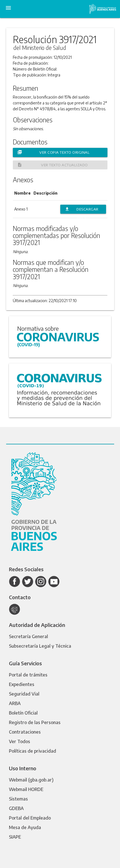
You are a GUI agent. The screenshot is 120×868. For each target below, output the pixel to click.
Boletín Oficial (23, 713)
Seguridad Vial (24, 694)
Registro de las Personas (35, 722)
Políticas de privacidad (32, 751)
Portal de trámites (28, 675)
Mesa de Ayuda (25, 827)
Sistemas (18, 799)
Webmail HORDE (26, 789)
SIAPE (15, 837)
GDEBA (16, 808)
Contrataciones (25, 732)
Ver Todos (19, 741)
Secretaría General (28, 636)
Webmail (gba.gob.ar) (31, 780)
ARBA (15, 703)
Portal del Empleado (30, 818)
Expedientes (21, 684)
